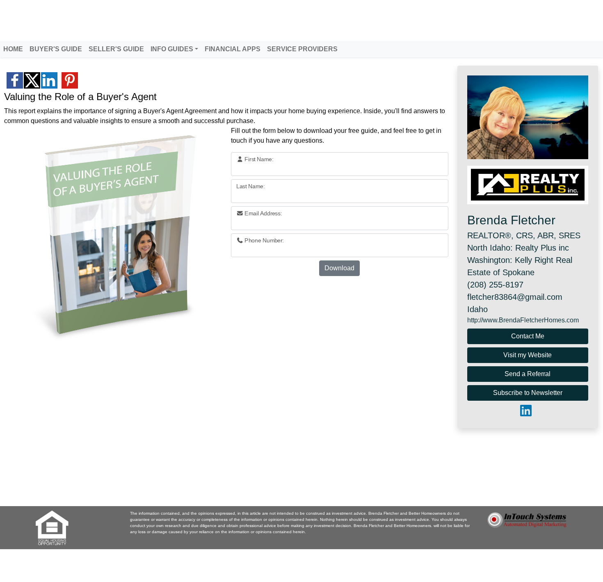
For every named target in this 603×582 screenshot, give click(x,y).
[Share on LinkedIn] (49, 80)
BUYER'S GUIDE (56, 49)
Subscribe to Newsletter (527, 392)
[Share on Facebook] (15, 80)
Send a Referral (527, 373)
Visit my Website (527, 354)
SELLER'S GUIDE (116, 49)
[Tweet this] (32, 80)
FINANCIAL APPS (232, 49)
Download (339, 268)
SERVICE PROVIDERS (302, 49)
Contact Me (527, 336)
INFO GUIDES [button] (172, 49)
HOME (13, 49)
